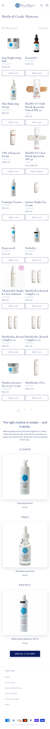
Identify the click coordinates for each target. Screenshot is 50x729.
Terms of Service (11, 693)
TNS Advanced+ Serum (11, 154)
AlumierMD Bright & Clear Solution (13, 292)
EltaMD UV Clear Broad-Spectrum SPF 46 (35, 156)
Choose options (36, 171)
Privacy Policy (10, 682)
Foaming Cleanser (12, 202)
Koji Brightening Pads (11, 59)
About (7, 704)
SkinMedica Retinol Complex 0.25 (36, 338)
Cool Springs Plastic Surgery (22, 724)
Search (7, 677)
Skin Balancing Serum (10, 105)
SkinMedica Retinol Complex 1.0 (36, 292)
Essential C (31, 57)
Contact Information (12, 699)
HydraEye (31, 248)
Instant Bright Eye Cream (35, 204)
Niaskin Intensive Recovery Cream (12, 384)
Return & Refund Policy (13, 688)
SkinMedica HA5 (35, 382)
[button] (3, 5)
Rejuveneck (8, 248)
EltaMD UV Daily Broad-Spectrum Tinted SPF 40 (35, 107)
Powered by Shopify (34, 724)
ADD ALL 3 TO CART (25, 654)
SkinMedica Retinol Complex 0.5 (13, 338)
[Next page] (31, 409)
